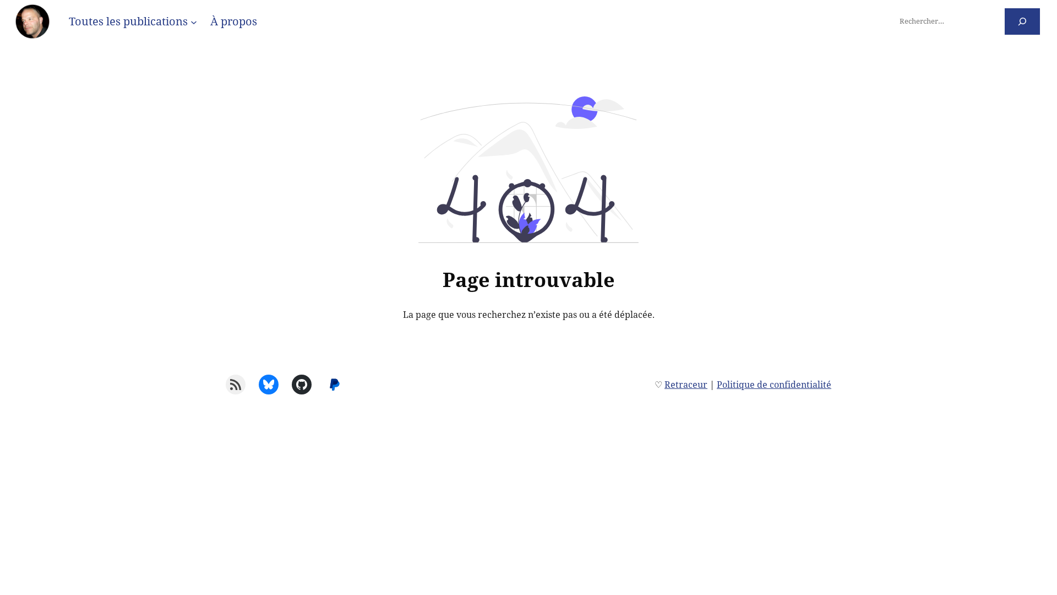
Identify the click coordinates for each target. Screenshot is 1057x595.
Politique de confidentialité (774, 384)
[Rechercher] (1022, 21)
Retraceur (685, 384)
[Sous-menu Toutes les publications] (193, 21)
